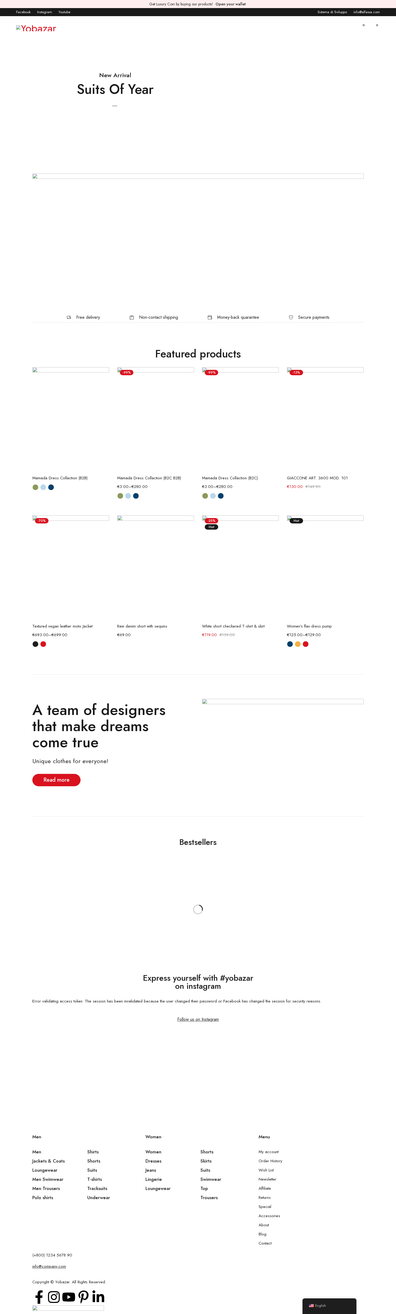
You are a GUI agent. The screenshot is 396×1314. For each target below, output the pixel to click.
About (264, 1225)
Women (153, 1152)
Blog (262, 1234)
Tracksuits (97, 1188)
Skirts (205, 1161)
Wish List (266, 1170)
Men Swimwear (47, 1179)
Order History (270, 1161)
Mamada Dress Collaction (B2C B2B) (149, 478)
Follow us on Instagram (198, 1019)
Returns (265, 1197)
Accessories (269, 1216)
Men (36, 1152)
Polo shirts (42, 1197)
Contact (265, 1243)
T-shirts (94, 1179)
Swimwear (210, 1179)
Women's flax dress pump (309, 626)
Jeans (150, 1170)
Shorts (93, 1161)
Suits (92, 1170)
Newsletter (267, 1179)
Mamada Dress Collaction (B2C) (230, 478)
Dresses (153, 1161)
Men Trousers (46, 1188)
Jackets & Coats (48, 1161)
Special (265, 1207)
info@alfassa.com (366, 12)
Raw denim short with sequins (142, 626)
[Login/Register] (347, 28)
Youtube (64, 12)
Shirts (93, 1152)
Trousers (209, 1197)
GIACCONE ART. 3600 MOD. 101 (317, 478)
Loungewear (44, 1170)
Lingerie (153, 1179)
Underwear (98, 1197)
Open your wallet (231, 4)
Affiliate (265, 1188)
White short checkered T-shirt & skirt (233, 626)
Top (204, 1188)
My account (269, 1152)
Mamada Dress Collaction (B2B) (60, 478)
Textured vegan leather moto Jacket (62, 626)
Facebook (23, 12)
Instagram (44, 12)
